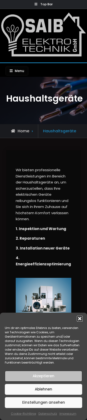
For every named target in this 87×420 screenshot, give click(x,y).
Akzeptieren (43, 375)
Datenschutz (47, 414)
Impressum (67, 414)
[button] (79, 318)
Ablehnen (43, 389)
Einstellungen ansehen (43, 402)
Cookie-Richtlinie (23, 414)
